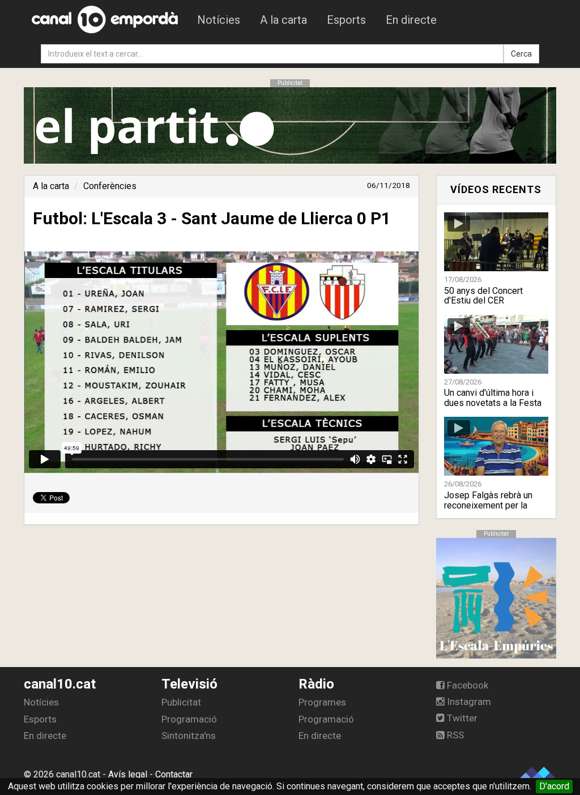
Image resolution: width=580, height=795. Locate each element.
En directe (411, 20)
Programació (189, 719)
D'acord (554, 786)
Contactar (174, 774)
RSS (454, 735)
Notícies (218, 20)
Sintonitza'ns (188, 735)
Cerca (521, 53)
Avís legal (127, 774)
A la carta (283, 20)
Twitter (461, 718)
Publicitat (181, 702)
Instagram (468, 701)
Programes (322, 702)
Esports (346, 20)
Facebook (466, 685)
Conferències (110, 186)
